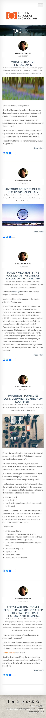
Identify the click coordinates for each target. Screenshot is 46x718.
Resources (7, 71)
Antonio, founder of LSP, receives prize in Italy (23, 190)
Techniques (15, 71)
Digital (40, 71)
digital (24, 68)
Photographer (7, 198)
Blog (29, 281)
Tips (21, 71)
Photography (17, 73)
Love (27, 68)
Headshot (21, 619)
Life (27, 195)
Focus (29, 404)
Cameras (12, 68)
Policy (41, 711)
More (39, 148)
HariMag (15, 291)
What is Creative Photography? (23, 63)
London (31, 195)
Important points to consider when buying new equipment (23, 398)
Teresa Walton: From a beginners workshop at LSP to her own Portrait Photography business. (23, 611)
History (27, 619)
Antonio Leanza (14, 195)
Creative (18, 68)
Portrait (26, 622)
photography (38, 68)
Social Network (17, 630)
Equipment (23, 404)
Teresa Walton (8, 652)
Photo (32, 68)
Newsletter (39, 404)
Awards (22, 195)
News (40, 195)
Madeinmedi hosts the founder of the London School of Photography (23, 275)
